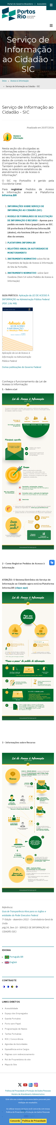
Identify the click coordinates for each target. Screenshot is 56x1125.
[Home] (18, 14)
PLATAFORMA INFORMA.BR (21, 242)
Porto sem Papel (13, 1023)
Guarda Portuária (13, 1018)
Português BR (16, 956)
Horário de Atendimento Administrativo (28, 1094)
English (13, 962)
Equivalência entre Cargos (17, 1049)
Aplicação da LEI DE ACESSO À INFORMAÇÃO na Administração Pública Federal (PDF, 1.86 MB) (26, 299)
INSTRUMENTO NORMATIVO (21, 273)
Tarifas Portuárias (13, 1034)
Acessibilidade (43, 4)
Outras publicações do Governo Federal (21, 367)
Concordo (15, 1120)
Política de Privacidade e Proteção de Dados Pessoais (28, 1091)
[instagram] (30, 1084)
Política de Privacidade (34, 1120)
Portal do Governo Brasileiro (20, 4)
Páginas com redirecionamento (19, 1054)
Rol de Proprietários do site (18, 1059)
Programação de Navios (16, 1029)
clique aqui (21, 587)
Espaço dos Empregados (16, 1013)
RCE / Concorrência (14, 1039)
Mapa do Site (11, 1064)
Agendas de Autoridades (16, 1044)
